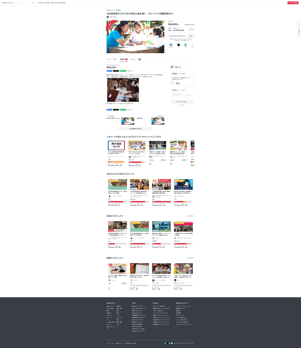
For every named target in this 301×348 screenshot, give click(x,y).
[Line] (185, 45)
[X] (178, 45)
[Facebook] (171, 45)
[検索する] (33, 2)
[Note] (192, 45)
